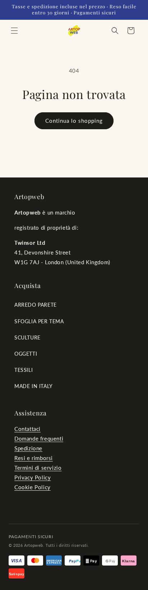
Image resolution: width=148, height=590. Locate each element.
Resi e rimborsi (33, 458)
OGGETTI (25, 354)
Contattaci (27, 428)
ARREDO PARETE (35, 305)
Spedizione (28, 448)
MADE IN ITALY (33, 386)
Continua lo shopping (74, 120)
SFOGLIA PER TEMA (39, 321)
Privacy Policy (32, 477)
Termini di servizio (37, 467)
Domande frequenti (38, 438)
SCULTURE (27, 337)
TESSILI (23, 370)
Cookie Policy (32, 487)
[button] (14, 31)
